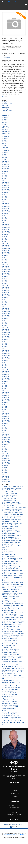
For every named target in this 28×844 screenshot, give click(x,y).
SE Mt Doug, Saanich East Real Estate (11, 624)
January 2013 (5, 394)
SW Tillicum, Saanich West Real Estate (11, 675)
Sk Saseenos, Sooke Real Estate (10, 645)
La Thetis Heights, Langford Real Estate (12, 570)
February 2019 (5, 266)
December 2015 (6, 332)
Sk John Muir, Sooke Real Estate (10, 642)
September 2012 (6, 401)
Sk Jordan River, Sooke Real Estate (10, 644)
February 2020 (5, 245)
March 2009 (5, 474)
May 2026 (4, 122)
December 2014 (6, 353)
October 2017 (5, 294)
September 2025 (6, 136)
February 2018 (5, 287)
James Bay (4, 549)
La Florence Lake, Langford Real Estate (12, 558)
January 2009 (5, 478)
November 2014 (6, 355)
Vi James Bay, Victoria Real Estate (14, 47)
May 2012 (4, 408)
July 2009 (4, 467)
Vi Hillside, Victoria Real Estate (9, 694)
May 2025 (4, 143)
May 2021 (4, 219)
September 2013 (6, 380)
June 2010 (4, 448)
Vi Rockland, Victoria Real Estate (10, 706)
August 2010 (5, 444)
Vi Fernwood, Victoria (7, 691)
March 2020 (5, 243)
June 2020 (4, 238)
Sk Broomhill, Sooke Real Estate (10, 640)
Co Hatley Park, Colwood (8, 491)
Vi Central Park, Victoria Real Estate (11, 682)
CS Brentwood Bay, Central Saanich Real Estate (14, 507)
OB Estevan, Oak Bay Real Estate (10, 588)
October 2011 (5, 420)
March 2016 (5, 327)
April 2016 (4, 325)
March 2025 (5, 147)
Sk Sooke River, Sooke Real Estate (10, 649)
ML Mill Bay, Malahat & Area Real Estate (12, 575)
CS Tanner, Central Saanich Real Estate (12, 512)
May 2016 (4, 324)
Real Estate (5, 600)
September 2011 (6, 422)
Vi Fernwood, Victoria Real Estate (10, 692)
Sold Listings (5, 109)
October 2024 (5, 149)
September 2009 (6, 464)
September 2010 (6, 443)
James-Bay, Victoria (7, 553)
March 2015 (5, 348)
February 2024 (5, 161)
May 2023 (4, 177)
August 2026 (5, 117)
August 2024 (5, 152)
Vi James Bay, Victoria (7, 696)
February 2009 (5, 476)
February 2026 (5, 128)
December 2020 (6, 227)
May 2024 (4, 157)
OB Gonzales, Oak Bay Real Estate (10, 589)
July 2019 (4, 257)
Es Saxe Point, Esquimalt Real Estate (11, 542)
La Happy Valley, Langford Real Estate (11, 561)
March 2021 (5, 222)
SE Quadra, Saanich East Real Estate (11, 630)
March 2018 (5, 285)
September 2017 (6, 296)
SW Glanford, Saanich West (9, 659)
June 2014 (4, 364)
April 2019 (4, 262)
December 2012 (6, 395)
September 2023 (6, 170)
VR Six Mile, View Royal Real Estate (10, 715)
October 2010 (5, 441)
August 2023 (5, 171)
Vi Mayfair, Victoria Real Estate (9, 701)
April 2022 (4, 199)
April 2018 (4, 283)
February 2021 (5, 224)
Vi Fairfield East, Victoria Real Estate (11, 685)
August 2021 (5, 213)
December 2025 (6, 131)
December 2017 (6, 290)
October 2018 (5, 273)
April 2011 (4, 430)
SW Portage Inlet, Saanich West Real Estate (13, 668)
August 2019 (5, 255)
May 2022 (4, 198)
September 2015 (6, 338)
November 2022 (6, 187)
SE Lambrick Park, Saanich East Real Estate (13, 621)
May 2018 (4, 282)
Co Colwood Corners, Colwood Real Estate (12, 486)
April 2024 (4, 159)
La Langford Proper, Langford (9, 565)
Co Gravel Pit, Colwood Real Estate (10, 490)
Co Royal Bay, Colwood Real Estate (10, 498)
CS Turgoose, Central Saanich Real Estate (12, 514)
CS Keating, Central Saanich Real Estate (12, 509)
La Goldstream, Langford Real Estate (11, 560)
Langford (4, 572)
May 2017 (4, 303)
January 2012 (5, 415)
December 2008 (6, 479)
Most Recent (5, 115)
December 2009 (6, 458)
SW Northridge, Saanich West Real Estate (12, 666)
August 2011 (5, 423)
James (3, 547)
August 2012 (5, 402)
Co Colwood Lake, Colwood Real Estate (11, 488)
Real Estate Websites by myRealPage (17, 824)
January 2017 (5, 310)
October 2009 (5, 462)
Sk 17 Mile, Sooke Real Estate (9, 638)
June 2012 (4, 406)
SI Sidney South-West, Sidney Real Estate (12, 636)
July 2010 (4, 446)
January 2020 (5, 247)
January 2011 (5, 436)
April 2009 (4, 472)
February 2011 (5, 434)
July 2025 (4, 140)
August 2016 (5, 318)
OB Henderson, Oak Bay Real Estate (11, 591)
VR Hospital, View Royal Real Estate (11, 714)
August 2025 (5, 138)
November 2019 (6, 250)
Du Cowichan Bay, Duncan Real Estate (11, 519)
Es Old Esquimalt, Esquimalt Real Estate (12, 539)
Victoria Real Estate (7, 110)
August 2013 (5, 381)
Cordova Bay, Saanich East (8, 505)
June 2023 (4, 175)
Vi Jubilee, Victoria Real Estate (9, 700)
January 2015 (5, 352)
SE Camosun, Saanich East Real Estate (11, 607)
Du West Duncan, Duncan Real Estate (11, 525)
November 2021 (6, 208)
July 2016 (4, 320)
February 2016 (5, 329)
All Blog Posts (5, 102)
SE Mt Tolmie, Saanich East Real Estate (11, 626)
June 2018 (4, 280)
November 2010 (6, 439)
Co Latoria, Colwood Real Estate (10, 497)
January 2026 (5, 129)
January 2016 (5, 331)
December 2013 (6, 374)
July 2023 (4, 173)
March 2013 (5, 390)
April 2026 (4, 124)
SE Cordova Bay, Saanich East (9, 610)
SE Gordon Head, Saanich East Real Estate (12, 615)
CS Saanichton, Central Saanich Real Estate (13, 511)
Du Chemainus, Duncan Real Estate (11, 518)
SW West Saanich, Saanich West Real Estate (13, 677)
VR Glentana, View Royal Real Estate (11, 712)
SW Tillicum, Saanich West (8, 673)
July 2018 (4, 278)
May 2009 (4, 471)
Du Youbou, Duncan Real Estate (10, 526)
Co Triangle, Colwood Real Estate (10, 500)
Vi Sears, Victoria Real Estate (9, 708)
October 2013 (5, 378)
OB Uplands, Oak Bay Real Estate (10, 596)
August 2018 (5, 276)
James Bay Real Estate (7, 551)
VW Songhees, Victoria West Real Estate (12, 719)
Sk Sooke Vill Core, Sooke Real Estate (11, 650)
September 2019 (6, 254)
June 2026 (4, 121)
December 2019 (6, 248)
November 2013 (6, 376)
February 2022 (5, 203)
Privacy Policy (6, 824)
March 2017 (5, 306)
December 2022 (6, 185)
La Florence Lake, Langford (9, 556)
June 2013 (4, 385)
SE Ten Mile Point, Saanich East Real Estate (13, 633)
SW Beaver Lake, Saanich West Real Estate (12, 656)
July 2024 (4, 154)
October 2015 (5, 336)
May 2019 (4, 261)
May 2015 (4, 345)
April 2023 (4, 178)
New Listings (5, 105)
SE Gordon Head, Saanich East (9, 614)
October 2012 (5, 399)
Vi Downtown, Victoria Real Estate (10, 684)
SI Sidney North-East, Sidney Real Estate (12, 635)
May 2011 (4, 429)
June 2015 (4, 343)
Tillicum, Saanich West (7, 679)
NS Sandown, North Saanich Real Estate (12, 586)
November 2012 (6, 397)
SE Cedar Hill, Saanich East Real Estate (11, 609)
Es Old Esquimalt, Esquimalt (9, 537)
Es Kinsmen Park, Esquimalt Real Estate (12, 535)
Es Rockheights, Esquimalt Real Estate (11, 540)
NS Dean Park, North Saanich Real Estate (12, 582)
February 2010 (5, 455)
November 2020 (6, 229)
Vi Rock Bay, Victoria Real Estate (10, 705)
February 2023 (5, 182)
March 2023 (5, 180)
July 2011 (4, 425)
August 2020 (5, 234)
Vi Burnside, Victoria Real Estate (10, 680)
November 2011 (6, 418)
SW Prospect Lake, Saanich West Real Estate (13, 670)
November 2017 (6, 292)
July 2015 (4, 341)
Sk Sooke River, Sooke (7, 647)
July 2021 (4, 215)
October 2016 (5, 315)
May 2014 (4, 366)
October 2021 (5, 210)
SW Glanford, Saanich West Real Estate (12, 661)
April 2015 (4, 346)
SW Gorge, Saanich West (8, 663)
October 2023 (5, 168)
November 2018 (6, 271)
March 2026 (5, 126)
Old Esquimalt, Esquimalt (8, 598)
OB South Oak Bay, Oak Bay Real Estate (12, 595)
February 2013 (5, 392)
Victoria (4, 710)
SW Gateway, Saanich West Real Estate (11, 658)
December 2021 (6, 206)
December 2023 (6, 164)
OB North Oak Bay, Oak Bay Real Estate (12, 593)
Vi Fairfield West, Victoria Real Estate (11, 687)
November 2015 (6, 334)
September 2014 (6, 359)
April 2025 (4, 145)
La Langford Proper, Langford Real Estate (12, 567)
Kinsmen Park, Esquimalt (8, 554)
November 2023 (6, 166)
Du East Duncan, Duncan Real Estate (11, 521)
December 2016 (6, 311)
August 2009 (5, 465)
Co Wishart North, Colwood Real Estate (11, 502)
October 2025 (5, 135)
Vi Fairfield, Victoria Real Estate (10, 689)
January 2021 (5, 226)
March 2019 (5, 264)
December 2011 (6, 416)
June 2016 (4, 322)
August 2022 (5, 192)
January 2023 (5, 184)
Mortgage (4, 580)
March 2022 (5, 201)
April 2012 (4, 409)
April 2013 (4, 388)
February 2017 (5, 308)
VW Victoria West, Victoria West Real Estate (13, 720)
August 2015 (5, 339)
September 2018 (6, 275)
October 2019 (5, 252)
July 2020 (4, 236)
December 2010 (6, 437)
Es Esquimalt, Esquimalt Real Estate (11, 530)
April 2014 (4, 367)
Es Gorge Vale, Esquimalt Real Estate (11, 532)
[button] (10, 819)
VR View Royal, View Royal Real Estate (11, 717)
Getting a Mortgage (7, 103)
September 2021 (6, 212)
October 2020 (5, 231)
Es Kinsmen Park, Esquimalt (9, 533)
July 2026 (4, 119)
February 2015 (5, 350)
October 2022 (5, 189)
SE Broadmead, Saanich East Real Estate (12, 603)
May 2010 (4, 450)
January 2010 (5, 457)
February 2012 (5, 413)
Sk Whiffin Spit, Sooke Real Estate (10, 654)
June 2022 (4, 196)
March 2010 (5, 453)
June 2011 (4, 427)
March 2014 (5, 369)
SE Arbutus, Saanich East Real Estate (11, 602)
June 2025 (4, 142)
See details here (6, 57)
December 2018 (6, 269)
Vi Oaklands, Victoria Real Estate (10, 703)
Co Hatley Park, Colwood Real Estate (11, 493)
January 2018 (5, 289)
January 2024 (5, 163)
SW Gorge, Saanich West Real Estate (11, 665)
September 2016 (6, 317)
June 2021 (4, 217)
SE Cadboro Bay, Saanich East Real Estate (12, 605)
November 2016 (6, 313)
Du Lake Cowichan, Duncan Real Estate (12, 523)
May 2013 (4, 387)
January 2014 (5, 373)
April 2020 (4, 241)
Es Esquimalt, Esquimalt (8, 528)
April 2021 (4, 220)
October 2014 (5, 357)
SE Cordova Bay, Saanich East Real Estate (12, 612)
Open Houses (5, 107)
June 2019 (4, 259)
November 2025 (6, 133)
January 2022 (5, 205)
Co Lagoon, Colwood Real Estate (10, 495)
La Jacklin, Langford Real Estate (10, 563)
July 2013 (4, 383)
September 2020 (6, 233)
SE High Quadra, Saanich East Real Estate (12, 617)
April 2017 (4, 304)
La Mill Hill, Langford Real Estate (10, 568)
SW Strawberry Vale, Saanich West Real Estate (13, 671)
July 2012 (4, 404)
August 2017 (5, 297)
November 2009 (6, 460)
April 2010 (4, 451)
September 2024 (6, 150)
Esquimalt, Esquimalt (7, 544)
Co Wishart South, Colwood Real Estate (11, 504)
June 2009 (4, 469)
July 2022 (4, 194)
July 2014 (4, 362)
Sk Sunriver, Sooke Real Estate (9, 652)
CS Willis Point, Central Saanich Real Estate (13, 516)
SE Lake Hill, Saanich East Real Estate (11, 619)
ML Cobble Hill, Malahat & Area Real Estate (12, 574)
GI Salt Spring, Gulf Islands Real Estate (11, 546)
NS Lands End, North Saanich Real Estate (12, 584)
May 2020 (4, 240)
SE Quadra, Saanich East (8, 628)
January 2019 (5, 268)
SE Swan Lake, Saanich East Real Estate (12, 631)
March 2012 (5, 411)
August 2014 (5, 360)
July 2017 (4, 299)
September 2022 (6, 191)
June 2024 (4, 156)
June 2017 (4, 301)
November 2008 (6, 481)
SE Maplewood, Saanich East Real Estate (12, 623)
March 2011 (5, 432)
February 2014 (5, 371)
